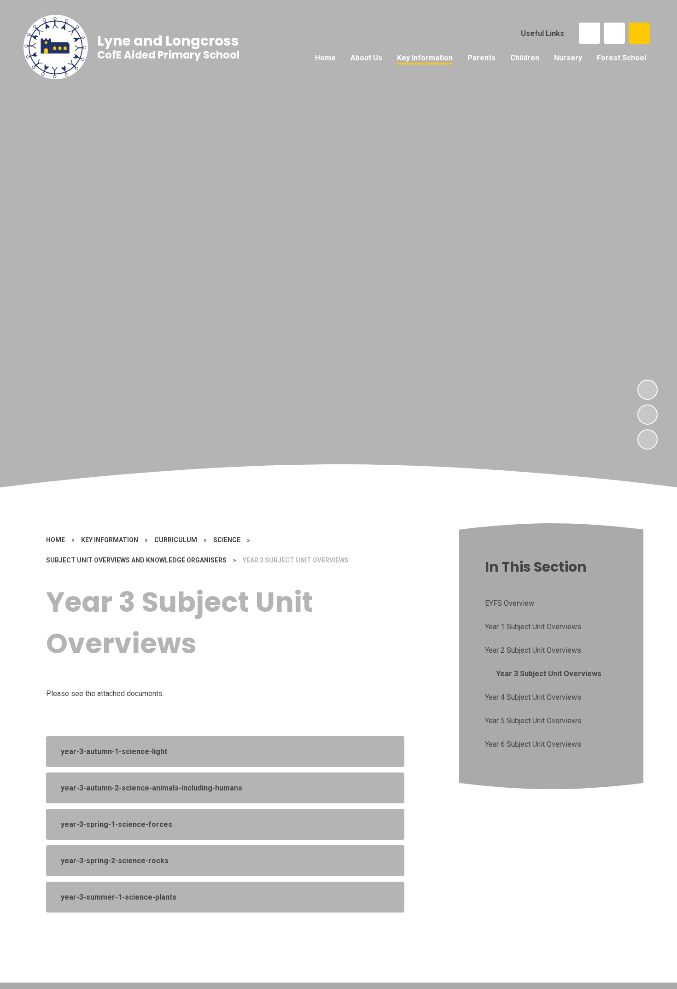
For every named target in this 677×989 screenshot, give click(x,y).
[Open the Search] (639, 33)
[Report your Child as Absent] (614, 33)
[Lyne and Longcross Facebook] (589, 33)
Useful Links (542, 33)
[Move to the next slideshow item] (647, 390)
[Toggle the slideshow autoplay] (647, 439)
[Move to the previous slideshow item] (647, 414)
